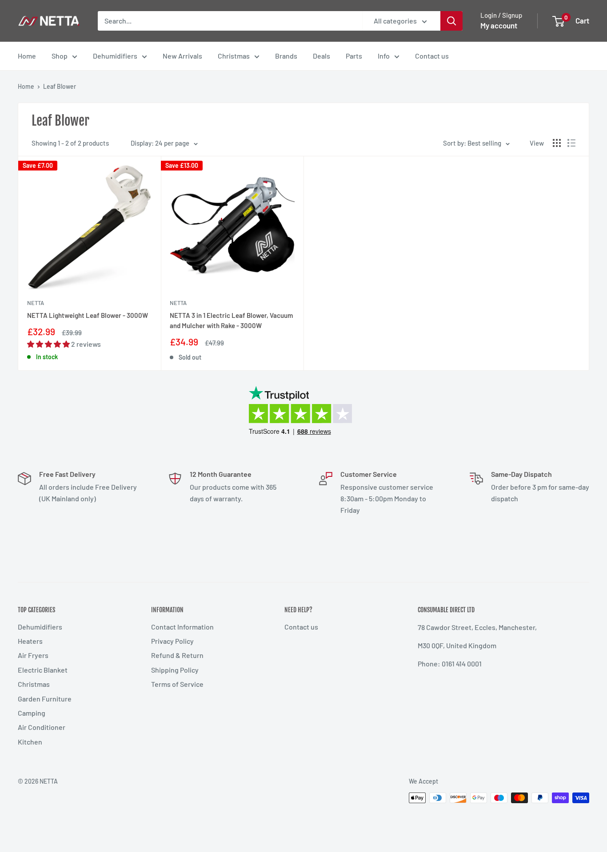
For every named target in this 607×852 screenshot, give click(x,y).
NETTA (35, 302)
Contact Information (182, 626)
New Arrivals (182, 56)
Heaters (30, 641)
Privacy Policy (172, 641)
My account (498, 25)
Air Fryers (33, 655)
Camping (31, 713)
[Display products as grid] (557, 143)
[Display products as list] (571, 143)
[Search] (451, 21)
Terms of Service (177, 684)
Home (27, 56)
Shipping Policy (175, 670)
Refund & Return (177, 655)
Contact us (432, 56)
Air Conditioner (41, 727)
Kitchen (30, 741)
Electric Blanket (43, 670)
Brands (286, 56)
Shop (60, 56)
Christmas (234, 56)
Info (384, 56)
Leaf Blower (59, 86)
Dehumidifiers (115, 56)
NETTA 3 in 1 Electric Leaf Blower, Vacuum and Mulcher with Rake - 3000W (231, 320)
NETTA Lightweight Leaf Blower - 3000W (87, 315)
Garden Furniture (45, 698)
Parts (354, 56)
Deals (321, 56)
